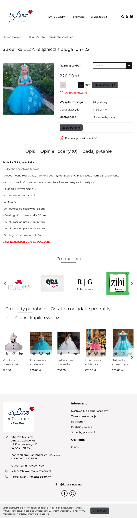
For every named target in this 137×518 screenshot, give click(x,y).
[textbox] (109, 65)
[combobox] (112, 65)
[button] (79, 403)
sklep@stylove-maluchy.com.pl (31, 471)
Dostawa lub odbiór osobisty (89, 411)
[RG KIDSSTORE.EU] (85, 283)
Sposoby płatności (83, 432)
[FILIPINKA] (19, 283)
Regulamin (78, 421)
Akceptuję (99, 510)
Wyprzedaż (98, 16)
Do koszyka (102, 85)
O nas (74, 447)
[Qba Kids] (52, 283)
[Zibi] (118, 283)
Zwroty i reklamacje (84, 416)
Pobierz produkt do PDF (81, 138)
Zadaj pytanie (71, 127)
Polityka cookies (81, 427)
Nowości (79, 16)
